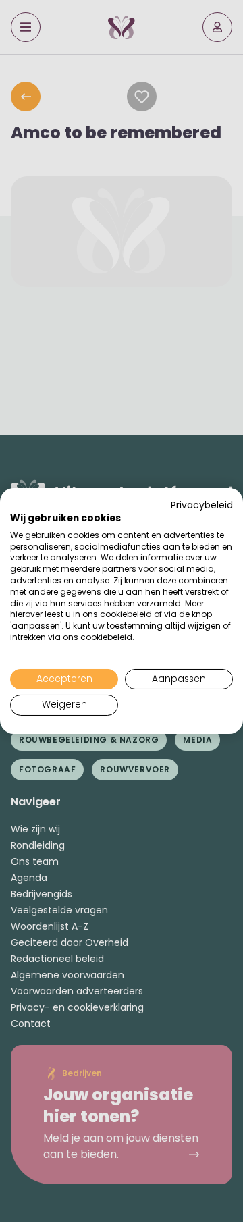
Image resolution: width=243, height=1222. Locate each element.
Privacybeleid (202, 505)
